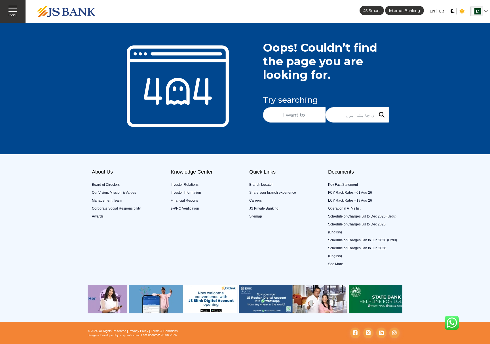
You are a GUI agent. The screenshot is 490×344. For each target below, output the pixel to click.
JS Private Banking (263, 208)
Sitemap (255, 216)
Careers (255, 200)
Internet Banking (404, 10)
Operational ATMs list (344, 208)
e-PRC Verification (185, 208)
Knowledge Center (192, 172)
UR (441, 11)
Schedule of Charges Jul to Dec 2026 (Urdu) (362, 216)
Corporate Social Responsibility (116, 208)
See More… (337, 264)
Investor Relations (184, 185)
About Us (102, 172)
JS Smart (372, 10)
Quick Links (262, 172)
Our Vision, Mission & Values (114, 193)
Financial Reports (184, 200)
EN (432, 11)
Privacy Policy (138, 331)
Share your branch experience (272, 193)
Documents (341, 172)
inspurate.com (129, 335)
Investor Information (186, 193)
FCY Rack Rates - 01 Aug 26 (350, 193)
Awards (98, 216)
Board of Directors (106, 185)
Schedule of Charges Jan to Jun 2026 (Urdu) (362, 240)
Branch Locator (261, 185)
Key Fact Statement (343, 185)
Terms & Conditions (164, 331)
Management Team (107, 200)
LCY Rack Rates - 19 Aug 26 (350, 200)
